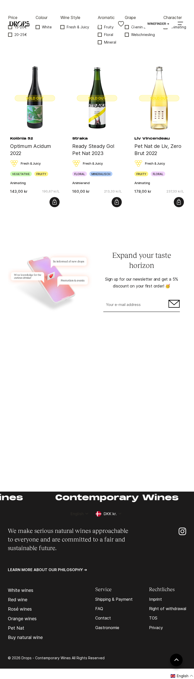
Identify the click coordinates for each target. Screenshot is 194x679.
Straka (80, 139)
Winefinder (158, 24)
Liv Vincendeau (152, 139)
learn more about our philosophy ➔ (47, 569)
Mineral (110, 42)
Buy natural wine (25, 637)
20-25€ (20, 34)
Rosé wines (20, 609)
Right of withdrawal (167, 609)
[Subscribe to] (173, 305)
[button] (182, 676)
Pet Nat (16, 628)
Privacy (156, 628)
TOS (153, 618)
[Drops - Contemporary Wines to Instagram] (182, 531)
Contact (103, 618)
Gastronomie (107, 628)
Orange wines (22, 618)
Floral (108, 34)
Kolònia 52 (21, 139)
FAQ (99, 609)
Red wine (17, 599)
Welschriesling (143, 34)
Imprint (155, 599)
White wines (20, 590)
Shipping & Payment (114, 599)
